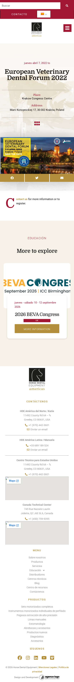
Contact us (21, 199)
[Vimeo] (52, 658)
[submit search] (68, 6)
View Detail (37, 328)
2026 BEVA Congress (37, 314)
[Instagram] (28, 658)
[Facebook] (20, 658)
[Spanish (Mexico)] (42, 14)
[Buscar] (30, 5)
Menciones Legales (48, 667)
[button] (12, 178)
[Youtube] (44, 658)
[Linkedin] (36, 658)
